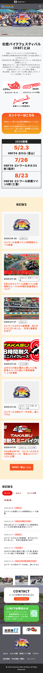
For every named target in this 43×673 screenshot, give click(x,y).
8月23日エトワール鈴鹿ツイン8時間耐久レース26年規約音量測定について (21, 286)
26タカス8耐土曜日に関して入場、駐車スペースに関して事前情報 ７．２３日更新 (21, 370)
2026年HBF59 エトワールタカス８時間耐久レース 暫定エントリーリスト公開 (21, 454)
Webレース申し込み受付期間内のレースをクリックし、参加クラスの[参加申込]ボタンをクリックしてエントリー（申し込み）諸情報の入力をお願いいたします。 (21, 126)
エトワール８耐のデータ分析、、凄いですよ (21, 413)
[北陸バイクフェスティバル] (7, 6)
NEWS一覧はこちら (21, 467)
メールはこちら (21, 599)
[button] (4, 34)
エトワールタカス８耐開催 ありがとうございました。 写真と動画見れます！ (21, 328)
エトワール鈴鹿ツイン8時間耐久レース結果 (21, 243)
